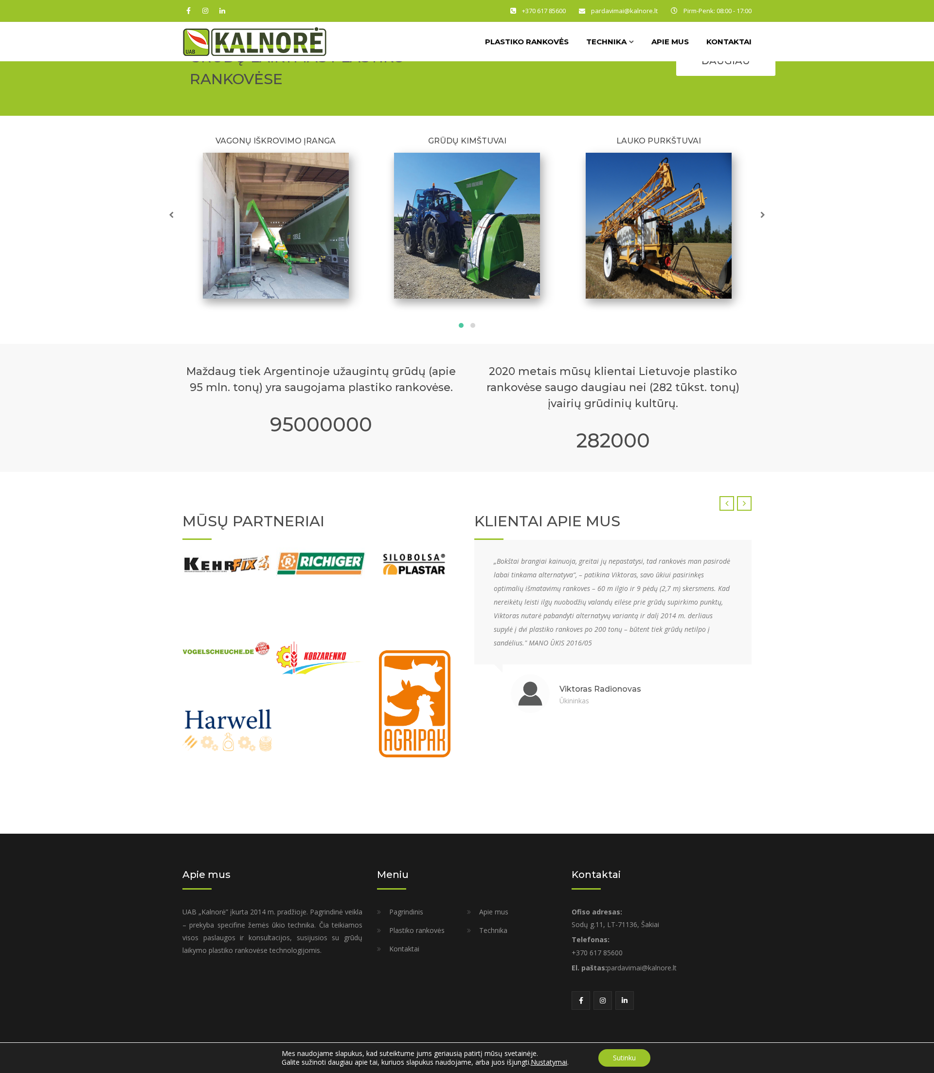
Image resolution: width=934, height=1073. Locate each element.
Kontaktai (729, 41)
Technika (493, 930)
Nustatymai (549, 1062)
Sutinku (624, 1057)
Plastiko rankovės (527, 41)
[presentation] (172, 215)
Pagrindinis (406, 911)
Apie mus (670, 41)
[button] (461, 325)
